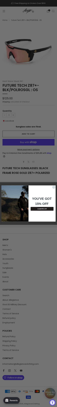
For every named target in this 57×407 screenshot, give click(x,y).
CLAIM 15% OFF (42, 209)
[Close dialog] (54, 187)
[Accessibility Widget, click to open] (52, 402)
